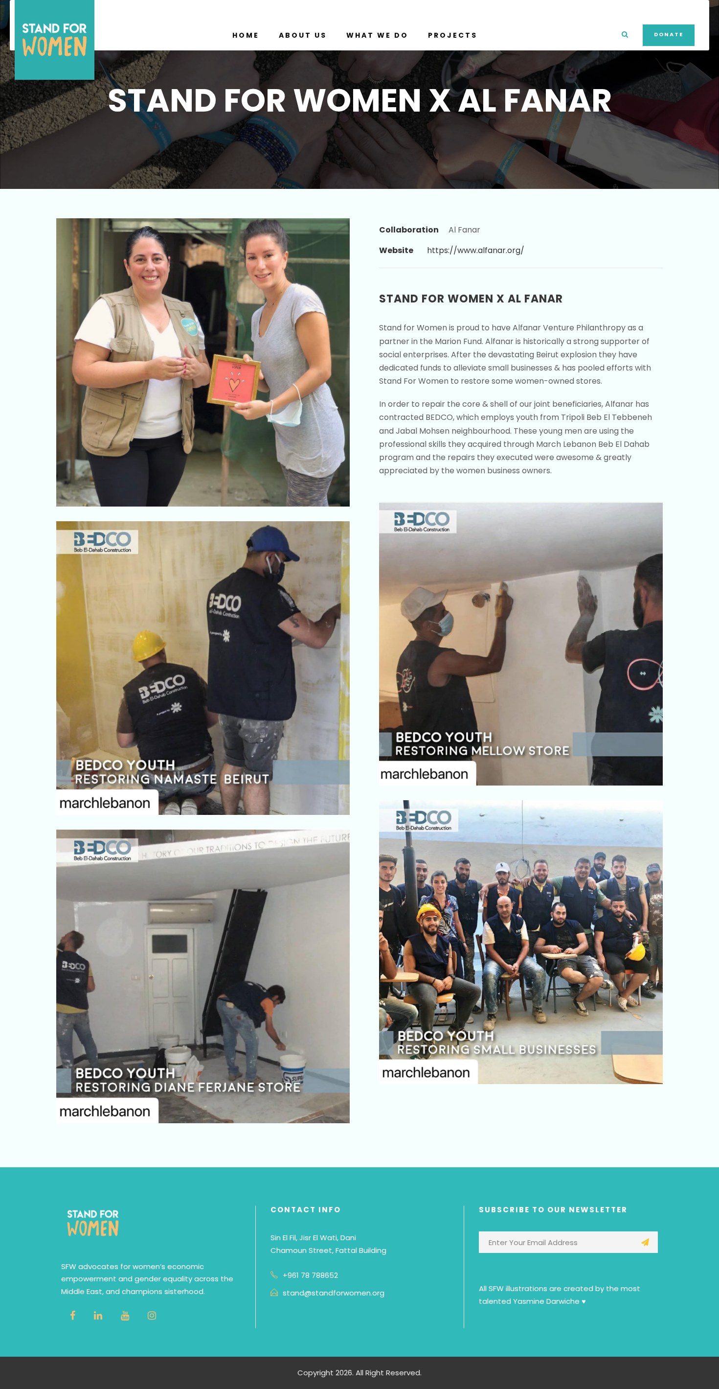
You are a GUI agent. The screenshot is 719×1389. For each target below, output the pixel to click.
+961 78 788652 (310, 1275)
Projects (452, 35)
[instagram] (152, 1315)
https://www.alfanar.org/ (475, 250)
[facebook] (72, 1315)
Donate (668, 34)
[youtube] (125, 1315)
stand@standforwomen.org (333, 1293)
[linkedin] (98, 1315)
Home (245, 35)
